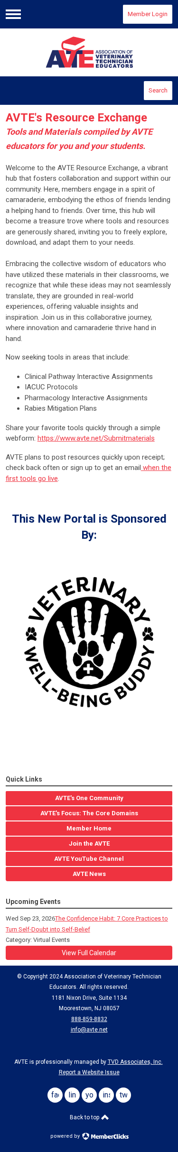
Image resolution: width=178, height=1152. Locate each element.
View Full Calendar (89, 953)
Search (158, 90)
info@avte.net (89, 1029)
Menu (13, 14)
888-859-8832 (89, 1019)
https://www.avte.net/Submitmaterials (96, 438)
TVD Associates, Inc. (135, 1062)
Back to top (85, 1117)
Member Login (148, 14)
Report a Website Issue (89, 1072)
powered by (65, 1136)
